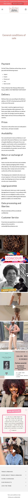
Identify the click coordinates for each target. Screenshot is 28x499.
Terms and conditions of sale (14, 494)
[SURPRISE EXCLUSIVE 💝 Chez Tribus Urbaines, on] (14, 307)
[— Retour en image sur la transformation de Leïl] (14, 451)
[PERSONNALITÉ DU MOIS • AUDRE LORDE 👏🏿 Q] (14, 278)
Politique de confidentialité (14, 497)
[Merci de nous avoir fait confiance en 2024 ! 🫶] (14, 422)
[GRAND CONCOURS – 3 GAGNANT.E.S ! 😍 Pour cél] (14, 249)
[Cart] (26, 9)
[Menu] (2, 9)
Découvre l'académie (18, 3)
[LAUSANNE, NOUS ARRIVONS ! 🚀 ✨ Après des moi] (14, 336)
